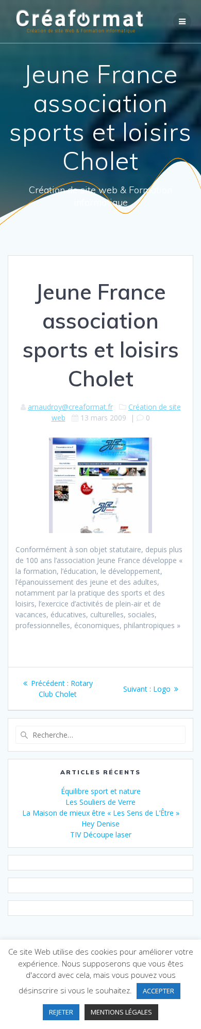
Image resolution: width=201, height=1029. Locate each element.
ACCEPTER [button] (158, 990)
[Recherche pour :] (100, 735)
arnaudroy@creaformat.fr (70, 407)
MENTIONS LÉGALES (121, 1012)
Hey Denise (100, 824)
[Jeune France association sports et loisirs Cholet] (100, 530)
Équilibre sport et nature (101, 791)
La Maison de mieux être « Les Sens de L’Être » (100, 813)
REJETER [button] (61, 1012)
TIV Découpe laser (100, 834)
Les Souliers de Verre (100, 802)
